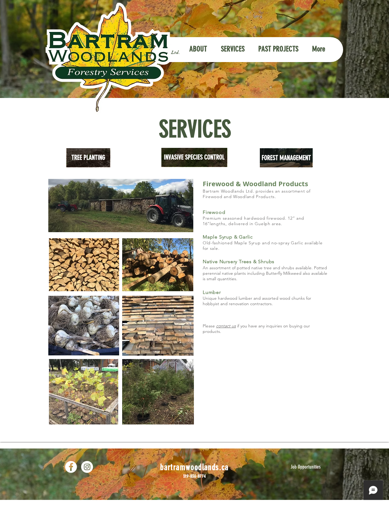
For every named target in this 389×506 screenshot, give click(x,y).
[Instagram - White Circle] (87, 467)
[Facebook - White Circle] (71, 467)
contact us (226, 326)
